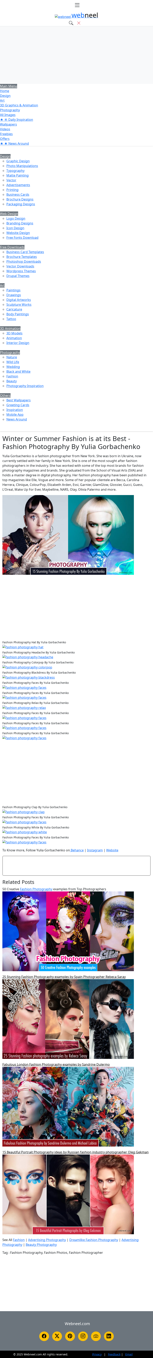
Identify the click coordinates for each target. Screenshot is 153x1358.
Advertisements (18, 185)
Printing (12, 190)
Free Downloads (12, 247)
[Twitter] (57, 1336)
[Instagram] (83, 1336)
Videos (5, 129)
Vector (11, 180)
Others (5, 395)
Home (4, 91)
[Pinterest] (70, 1336)
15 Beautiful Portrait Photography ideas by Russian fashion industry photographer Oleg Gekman (75, 1152)
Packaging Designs (20, 204)
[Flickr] (96, 1336)
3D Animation (10, 328)
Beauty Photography (41, 1244)
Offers (5, 139)
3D (19, 105)
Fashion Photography (36, 889)
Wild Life (12, 362)
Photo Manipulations (22, 166)
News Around (16, 419)
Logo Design (15, 218)
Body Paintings (17, 314)
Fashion (12, 376)
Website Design (18, 233)
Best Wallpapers (18, 400)
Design (5, 95)
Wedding (13, 367)
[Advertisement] (76, 55)
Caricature (14, 309)
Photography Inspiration (25, 386)
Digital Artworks (18, 300)
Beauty (11, 381)
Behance (77, 850)
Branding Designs (19, 223)
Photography (10, 110)
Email (129, 1354)
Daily (16, 119)
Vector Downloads (20, 266)
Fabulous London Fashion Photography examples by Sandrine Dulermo (56, 1064)
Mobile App (15, 414)
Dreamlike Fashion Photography (93, 1240)
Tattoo (11, 319)
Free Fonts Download (22, 237)
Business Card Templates (25, 252)
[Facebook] (44, 1336)
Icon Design (15, 228)
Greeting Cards (17, 405)
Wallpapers (8, 124)
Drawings (13, 295)
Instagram (95, 850)
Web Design (9, 213)
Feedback (114, 1354)
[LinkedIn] (109, 1336)
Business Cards (17, 194)
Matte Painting (17, 175)
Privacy (97, 1354)
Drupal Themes (17, 276)
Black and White (18, 371)
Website (112, 850)
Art (2, 100)
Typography (15, 170)
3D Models (14, 333)
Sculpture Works (18, 304)
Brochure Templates (21, 257)
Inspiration (14, 410)
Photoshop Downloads (23, 261)
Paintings (13, 290)
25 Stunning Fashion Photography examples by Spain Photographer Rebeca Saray (64, 977)
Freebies (6, 134)
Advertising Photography (47, 1240)
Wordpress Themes (21, 271)
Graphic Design (18, 161)
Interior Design (17, 343)
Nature (11, 357)
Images (8, 115)
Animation (14, 338)
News (14, 143)
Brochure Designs (19, 199)
